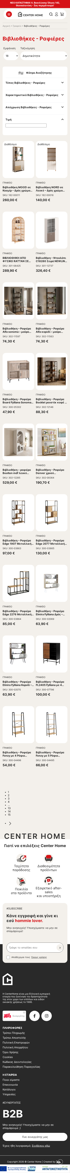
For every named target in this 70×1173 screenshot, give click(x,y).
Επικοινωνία (10, 1084)
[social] (34, 1016)
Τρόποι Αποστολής (14, 1037)
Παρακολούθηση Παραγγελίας (21, 1066)
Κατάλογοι (9, 1089)
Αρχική (6, 26)
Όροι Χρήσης (10, 1052)
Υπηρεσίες (9, 1094)
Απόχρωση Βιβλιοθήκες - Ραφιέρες (29, 107)
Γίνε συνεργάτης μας (35, 1136)
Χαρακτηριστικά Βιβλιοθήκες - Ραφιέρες (32, 95)
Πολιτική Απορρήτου (15, 1047)
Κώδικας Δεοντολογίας (17, 1061)
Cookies (8, 1057)
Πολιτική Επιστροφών (16, 1042)
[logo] (30, 13)
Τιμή (9, 119)
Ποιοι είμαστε (11, 1079)
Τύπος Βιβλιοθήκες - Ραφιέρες (25, 82)
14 (9, 811)
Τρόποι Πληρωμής (14, 1032)
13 (9, 808)
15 (9, 814)
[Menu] (9, 14)
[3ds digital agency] (59, 1161)
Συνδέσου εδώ (41, 1145)
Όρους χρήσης (39, 957)
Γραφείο (17, 26)
